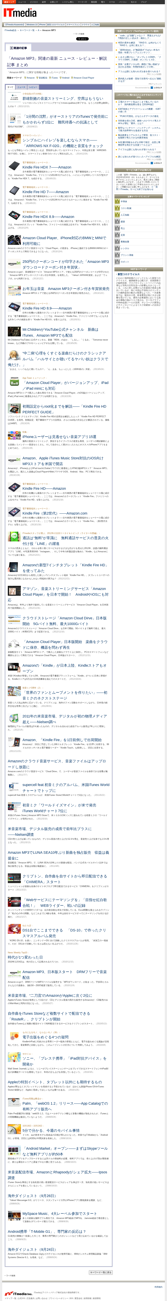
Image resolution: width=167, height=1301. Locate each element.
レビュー (33, 87)
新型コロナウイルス (56, 25)
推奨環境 (97, 1298)
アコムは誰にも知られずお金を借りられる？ (139, 72)
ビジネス (34, 2)
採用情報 (87, 1298)
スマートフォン (73, 25)
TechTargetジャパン (144, 31)
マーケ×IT (82, 2)
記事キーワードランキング (138, 197)
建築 (123, 221)
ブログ (144, 2)
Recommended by (142, 88)
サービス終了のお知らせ (138, 170)
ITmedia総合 (10, 30)
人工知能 (95, 25)
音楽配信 (43, 78)
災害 (123, 235)
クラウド (86, 25)
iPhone (42, 25)
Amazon (31, 78)
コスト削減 (126, 208)
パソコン (123, 2)
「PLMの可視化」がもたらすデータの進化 (138, 116)
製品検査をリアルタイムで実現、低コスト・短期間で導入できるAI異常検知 (139, 136)
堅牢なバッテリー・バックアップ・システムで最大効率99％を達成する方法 (139, 129)
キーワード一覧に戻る (100, 1272)
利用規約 (158, 1287)
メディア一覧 (10, 1298)
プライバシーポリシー (58, 1298)
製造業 (94, 2)
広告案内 (30, 1298)
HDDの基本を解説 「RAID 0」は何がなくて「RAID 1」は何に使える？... (139, 44)
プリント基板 (127, 255)
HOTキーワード (139, 269)
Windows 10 (32, 25)
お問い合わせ (41, 1298)
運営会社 (78, 1298)
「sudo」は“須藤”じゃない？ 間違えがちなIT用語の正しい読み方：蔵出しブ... (139, 36)
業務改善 (125, 241)
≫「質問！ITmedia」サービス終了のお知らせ (137, 188)
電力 (103, 2)
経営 (44, 2)
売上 (123, 228)
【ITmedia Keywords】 (15, 25)
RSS (71, 1298)
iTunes (55, 78)
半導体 (124, 201)
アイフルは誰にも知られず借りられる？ (139, 150)
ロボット (125, 262)
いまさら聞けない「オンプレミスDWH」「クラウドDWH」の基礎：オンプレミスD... (139, 58)
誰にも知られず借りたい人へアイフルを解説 (139, 157)
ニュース (22, 2)
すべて (10, 87)
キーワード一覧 (27, 30)
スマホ (112, 2)
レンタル (125, 248)
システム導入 (68, 2)
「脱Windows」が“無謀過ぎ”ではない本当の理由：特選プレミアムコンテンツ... (139, 51)
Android (65, 78)
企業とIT (54, 2)
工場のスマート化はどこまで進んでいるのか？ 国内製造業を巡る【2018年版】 (138, 103)
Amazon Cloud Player (84, 78)
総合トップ (9, 2)
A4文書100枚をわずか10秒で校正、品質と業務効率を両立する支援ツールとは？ (139, 143)
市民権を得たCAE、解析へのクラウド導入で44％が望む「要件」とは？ (139, 122)
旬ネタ (134, 2)
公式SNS (21, 1298)
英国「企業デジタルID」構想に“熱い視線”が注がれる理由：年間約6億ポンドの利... (139, 65)
